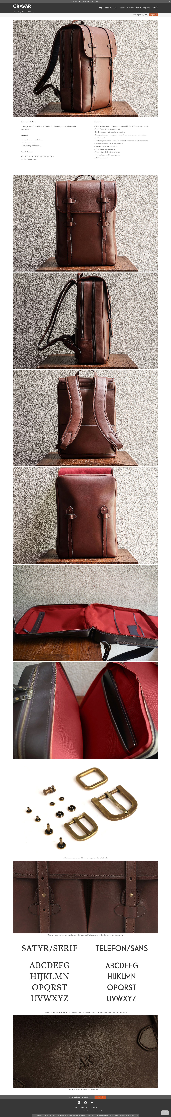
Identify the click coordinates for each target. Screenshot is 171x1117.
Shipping (94, 1107)
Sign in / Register (143, 8)
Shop (100, 8)
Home (15, 12)
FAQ (115, 8)
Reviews (108, 8)
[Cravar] (22, 6)
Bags (19, 12)
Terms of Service (83, 1111)
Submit (100, 1097)
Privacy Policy (98, 1111)
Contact (130, 8)
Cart (155, 8)
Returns (70, 1111)
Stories (122, 8)
